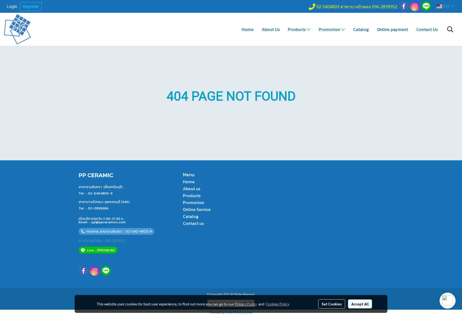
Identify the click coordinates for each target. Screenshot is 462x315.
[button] (450, 29)
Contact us (193, 223)
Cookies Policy (277, 303)
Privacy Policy (246, 303)
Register (31, 6)
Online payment (392, 29)
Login (12, 6)
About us (191, 188)
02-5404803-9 (100, 193)
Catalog (361, 29)
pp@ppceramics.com (108, 222)
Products (297, 29)
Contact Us (427, 29)
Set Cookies (332, 303)
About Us (271, 29)
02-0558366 (98, 208)
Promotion (330, 29)
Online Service (197, 209)
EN (446, 6)
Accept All (360, 303)
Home (247, 29)
